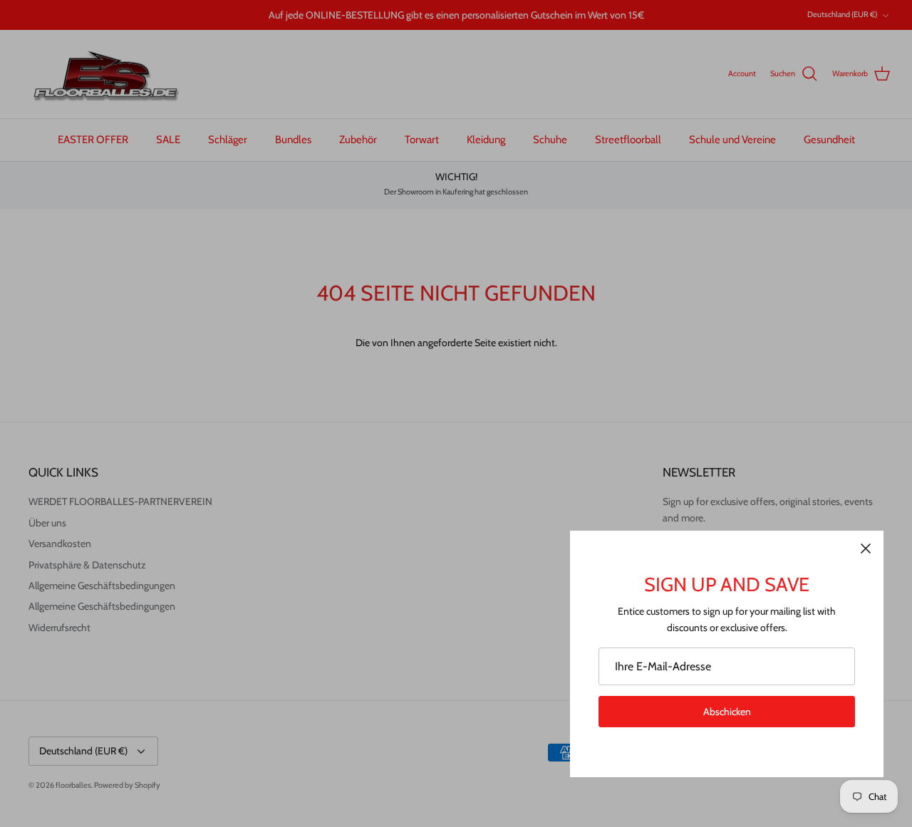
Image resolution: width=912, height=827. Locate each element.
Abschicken (727, 711)
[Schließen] (865, 548)
